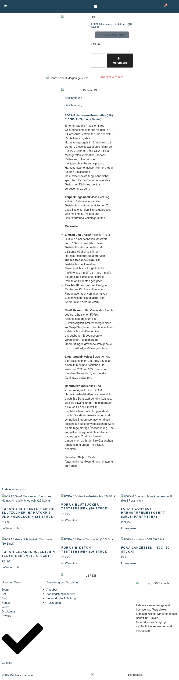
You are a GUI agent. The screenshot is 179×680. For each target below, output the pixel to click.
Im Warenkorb (119, 60)
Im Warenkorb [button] (10, 528)
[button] (95, 6)
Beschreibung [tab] (73, 97)
